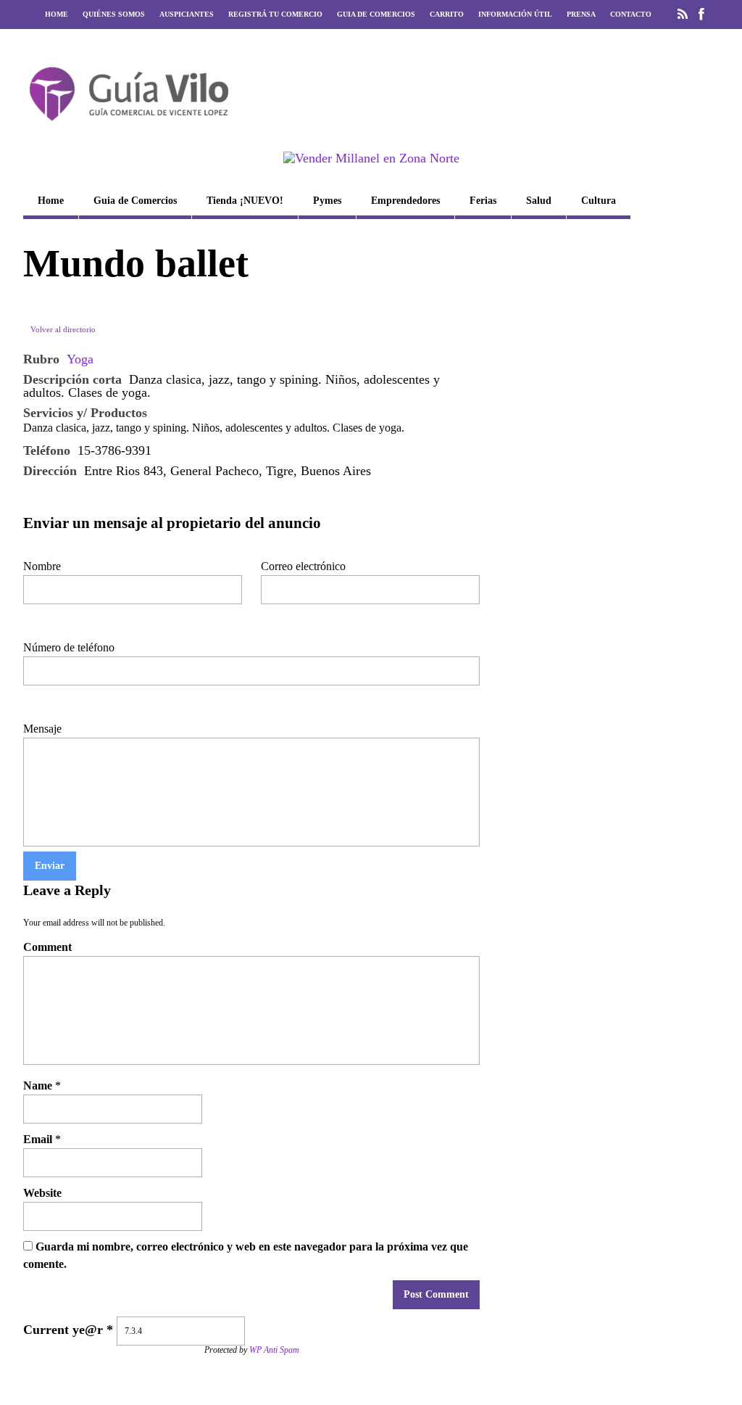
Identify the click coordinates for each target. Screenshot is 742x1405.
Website (42, 1193)
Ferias (483, 200)
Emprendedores (405, 200)
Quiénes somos (114, 14)
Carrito (447, 14)
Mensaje (42, 728)
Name (37, 1085)
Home (56, 14)
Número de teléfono (68, 647)
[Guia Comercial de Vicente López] (129, 125)
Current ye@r (68, 1329)
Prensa (581, 14)
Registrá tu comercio (275, 14)
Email (37, 1139)
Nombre (42, 566)
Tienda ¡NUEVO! (245, 200)
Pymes (327, 200)
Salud (538, 200)
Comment (47, 947)
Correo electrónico (303, 566)
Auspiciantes (186, 14)
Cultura (598, 200)
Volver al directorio (63, 329)
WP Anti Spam (274, 1350)
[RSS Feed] (683, 14)
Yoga (80, 359)
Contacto (630, 14)
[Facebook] (701, 14)
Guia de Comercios (376, 14)
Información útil (515, 14)
